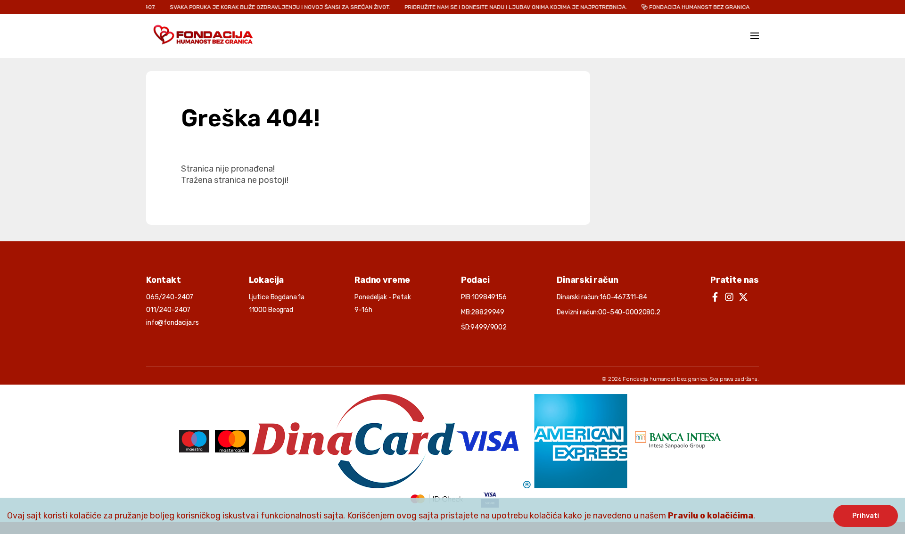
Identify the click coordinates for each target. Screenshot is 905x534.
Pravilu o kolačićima (710, 515)
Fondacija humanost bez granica (665, 379)
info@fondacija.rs (172, 323)
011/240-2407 (168, 310)
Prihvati (865, 516)
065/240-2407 (169, 297)
